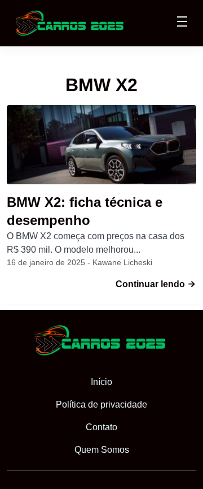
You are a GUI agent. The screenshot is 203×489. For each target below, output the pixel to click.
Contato (101, 427)
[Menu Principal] (182, 23)
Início (101, 382)
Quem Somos (101, 450)
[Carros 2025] (70, 22)
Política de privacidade (101, 404)
